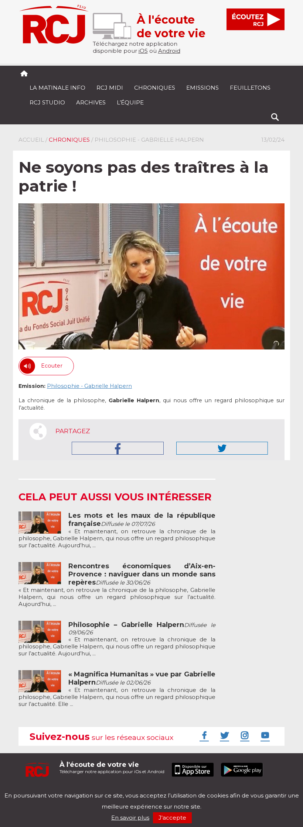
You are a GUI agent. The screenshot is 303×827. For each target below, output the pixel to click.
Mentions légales (41, 789)
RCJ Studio (47, 102)
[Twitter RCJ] (223, 735)
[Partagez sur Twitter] (222, 448)
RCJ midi (109, 87)
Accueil (31, 139)
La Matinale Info (57, 87)
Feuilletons (250, 87)
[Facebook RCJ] (203, 735)
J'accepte (172, 817)
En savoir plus (130, 817)
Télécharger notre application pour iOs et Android (111, 767)
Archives (91, 102)
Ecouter (51, 365)
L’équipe (130, 102)
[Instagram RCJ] (244, 735)
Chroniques (154, 87)
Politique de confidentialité (94, 789)
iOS (143, 50)
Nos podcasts (143, 789)
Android (169, 50)
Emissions (202, 87)
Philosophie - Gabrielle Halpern (89, 386)
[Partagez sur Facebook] (118, 448)
